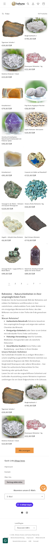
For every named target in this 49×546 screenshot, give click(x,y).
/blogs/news (19, 460)
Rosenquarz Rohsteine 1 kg (33, 66)
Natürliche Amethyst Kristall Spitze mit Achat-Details (34, 269)
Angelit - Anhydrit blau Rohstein (12, 237)
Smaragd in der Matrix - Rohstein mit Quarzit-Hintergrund (12, 204)
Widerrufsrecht (40, 538)
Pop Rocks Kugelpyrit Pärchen (35, 105)
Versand (35, 541)
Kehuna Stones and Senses (23, 535)
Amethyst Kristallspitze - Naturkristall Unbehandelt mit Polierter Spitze (11, 138)
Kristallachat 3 (6, 172)
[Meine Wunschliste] (38, 3)
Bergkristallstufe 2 (31, 36)
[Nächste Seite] (39, 283)
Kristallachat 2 (6, 105)
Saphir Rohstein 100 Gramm (34, 129)
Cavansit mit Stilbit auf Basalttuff (36, 172)
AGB (30, 541)
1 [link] (9, 283)
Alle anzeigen (24, 450)
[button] (4, 3)
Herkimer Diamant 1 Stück (10, 74)
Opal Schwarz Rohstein (32, 237)
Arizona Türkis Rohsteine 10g (34, 204)
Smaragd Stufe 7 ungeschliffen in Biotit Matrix (12, 269)
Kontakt (7, 472)
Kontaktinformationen (20, 541)
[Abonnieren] (41, 496)
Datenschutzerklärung (17, 538)
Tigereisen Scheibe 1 (8, 42)
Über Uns (8, 477)
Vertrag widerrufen (14, 482)
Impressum (9, 467)
